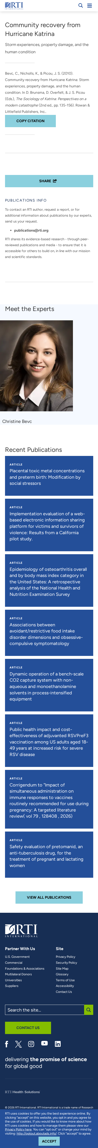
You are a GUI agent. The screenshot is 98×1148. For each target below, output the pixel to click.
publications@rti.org (31, 230)
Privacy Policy (65, 956)
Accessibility (65, 986)
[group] (39, 372)
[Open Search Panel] (80, 5)
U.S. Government (17, 956)
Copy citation (30, 121)
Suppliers (11, 986)
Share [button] (45, 181)
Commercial (13, 962)
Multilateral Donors (18, 974)
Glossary (62, 974)
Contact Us (64, 992)
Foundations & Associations (24, 968)
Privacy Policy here (18, 1129)
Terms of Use (65, 980)
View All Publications (49, 897)
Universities (13, 980)
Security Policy (66, 962)
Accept (51, 1141)
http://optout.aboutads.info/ (37, 1133)
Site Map (62, 968)
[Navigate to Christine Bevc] (38, 368)
